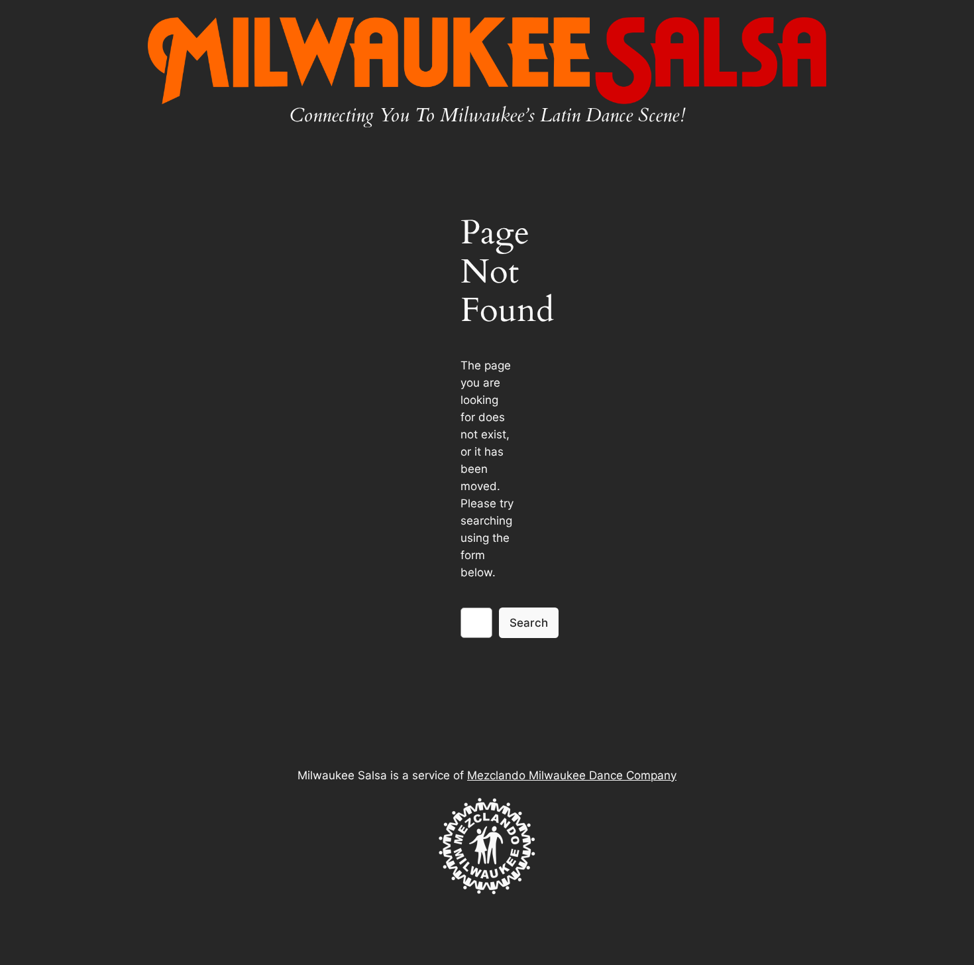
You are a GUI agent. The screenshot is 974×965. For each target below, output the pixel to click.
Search (529, 622)
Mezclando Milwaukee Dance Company (571, 775)
